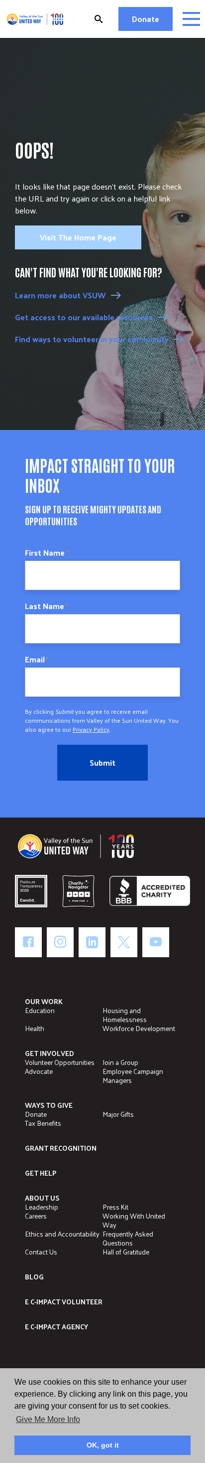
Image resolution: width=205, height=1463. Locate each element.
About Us (42, 1198)
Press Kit (115, 1207)
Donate (145, 18)
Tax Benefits (43, 1123)
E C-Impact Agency (56, 1326)
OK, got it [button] (103, 1445)
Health (34, 1028)
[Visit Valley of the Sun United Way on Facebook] (28, 942)
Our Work (44, 1001)
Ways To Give (49, 1105)
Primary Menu (191, 19)
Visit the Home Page (78, 237)
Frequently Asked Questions (127, 1238)
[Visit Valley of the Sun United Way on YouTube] (155, 942)
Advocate (39, 1071)
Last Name (46, 606)
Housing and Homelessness (124, 1015)
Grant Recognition (61, 1148)
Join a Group (120, 1062)
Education (40, 1010)
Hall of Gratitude (125, 1252)
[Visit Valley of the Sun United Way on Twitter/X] (123, 942)
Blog (34, 1276)
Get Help (40, 1173)
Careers (36, 1216)
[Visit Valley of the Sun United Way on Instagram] (60, 942)
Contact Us (41, 1252)
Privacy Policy (91, 729)
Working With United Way (133, 1220)
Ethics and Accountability (62, 1234)
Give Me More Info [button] (48, 1419)
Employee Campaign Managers (132, 1075)
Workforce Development (138, 1028)
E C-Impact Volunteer (63, 1301)
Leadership (41, 1207)
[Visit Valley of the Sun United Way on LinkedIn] (92, 942)
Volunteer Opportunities (60, 1062)
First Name (47, 553)
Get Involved (49, 1053)
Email (37, 659)
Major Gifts (118, 1114)
